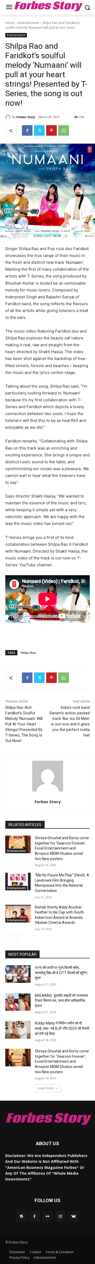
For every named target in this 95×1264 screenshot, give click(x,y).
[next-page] (17, 938)
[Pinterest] (51, 130)
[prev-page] (8, 938)
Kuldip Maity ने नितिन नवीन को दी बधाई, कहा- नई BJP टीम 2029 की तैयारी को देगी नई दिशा (62, 1028)
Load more (45, 1088)
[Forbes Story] (8, 117)
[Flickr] (47, 1216)
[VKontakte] (73, 1216)
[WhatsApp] (63, 130)
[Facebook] (27, 130)
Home (10, 23)
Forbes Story (25, 117)
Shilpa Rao (28, 653)
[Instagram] (60, 1216)
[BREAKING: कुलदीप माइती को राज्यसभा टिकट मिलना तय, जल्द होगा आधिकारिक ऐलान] (18, 1002)
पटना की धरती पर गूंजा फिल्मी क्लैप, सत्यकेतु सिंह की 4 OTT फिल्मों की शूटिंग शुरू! (61, 972)
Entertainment (28, 23)
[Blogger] (21, 1216)
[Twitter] (39, 130)
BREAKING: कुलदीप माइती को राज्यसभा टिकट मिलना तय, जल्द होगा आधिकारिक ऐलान (61, 1000)
